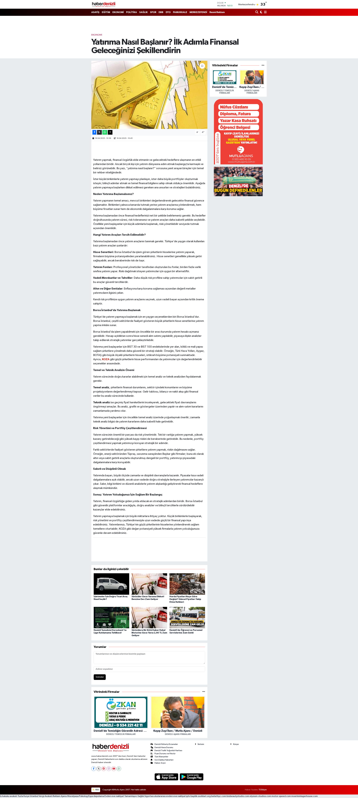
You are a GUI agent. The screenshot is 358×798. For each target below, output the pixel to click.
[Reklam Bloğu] (238, 132)
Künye (236, 744)
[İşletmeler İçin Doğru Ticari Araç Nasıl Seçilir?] (111, 584)
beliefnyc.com (218, 796)
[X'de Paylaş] (99, 132)
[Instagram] (108, 768)
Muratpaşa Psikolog (77, 796)
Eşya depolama (96, 796)
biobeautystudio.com (238, 796)
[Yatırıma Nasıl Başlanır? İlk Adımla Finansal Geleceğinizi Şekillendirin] (149, 95)
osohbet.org (204, 796)
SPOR (153, 12)
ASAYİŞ (95, 12)
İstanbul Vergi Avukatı (41, 796)
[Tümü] (203, 692)
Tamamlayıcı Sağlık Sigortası (139, 796)
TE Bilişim (263, 790)
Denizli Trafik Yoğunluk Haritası (168, 750)
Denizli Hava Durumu (164, 747)
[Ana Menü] (265, 12)
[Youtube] (113, 768)
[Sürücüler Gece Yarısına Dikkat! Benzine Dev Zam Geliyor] (149, 584)
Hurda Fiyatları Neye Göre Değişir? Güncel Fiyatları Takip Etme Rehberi (185, 599)
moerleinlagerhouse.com (304, 796)
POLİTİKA (131, 12)
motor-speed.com (281, 796)
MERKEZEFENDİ (198, 12)
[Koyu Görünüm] (261, 12)
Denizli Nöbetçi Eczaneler (166, 744)
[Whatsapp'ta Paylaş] (104, 132)
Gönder (100, 677)
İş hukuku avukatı (8, 796)
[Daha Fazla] (110, 132)
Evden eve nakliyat (114, 796)
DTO (168, 12)
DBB (161, 12)
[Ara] (257, 12)
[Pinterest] (103, 768)
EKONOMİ (118, 12)
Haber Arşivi (160, 763)
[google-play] (191, 777)
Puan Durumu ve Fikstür (165, 754)
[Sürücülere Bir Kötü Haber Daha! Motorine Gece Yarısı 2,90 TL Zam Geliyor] (149, 617)
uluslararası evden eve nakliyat (170, 796)
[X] (98, 768)
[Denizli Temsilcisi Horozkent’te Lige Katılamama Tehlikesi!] (111, 617)
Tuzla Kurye (24, 796)
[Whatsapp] (118, 768)
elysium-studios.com (260, 796)
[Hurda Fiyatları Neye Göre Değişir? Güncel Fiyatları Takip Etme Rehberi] (187, 584)
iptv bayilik (191, 796)
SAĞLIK (143, 12)
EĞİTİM (106, 12)
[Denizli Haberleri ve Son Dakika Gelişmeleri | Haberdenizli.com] (103, 4)
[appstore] (166, 777)
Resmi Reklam (217, 12)
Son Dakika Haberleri (164, 760)
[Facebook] (93, 768)
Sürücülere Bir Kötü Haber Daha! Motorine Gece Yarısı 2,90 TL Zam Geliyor (149, 633)
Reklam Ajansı (60, 796)
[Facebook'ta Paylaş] (94, 132)
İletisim (201, 744)
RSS (97, 790)
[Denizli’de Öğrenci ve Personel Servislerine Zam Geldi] (187, 617)
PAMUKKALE (180, 12)
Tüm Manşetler (161, 757)
